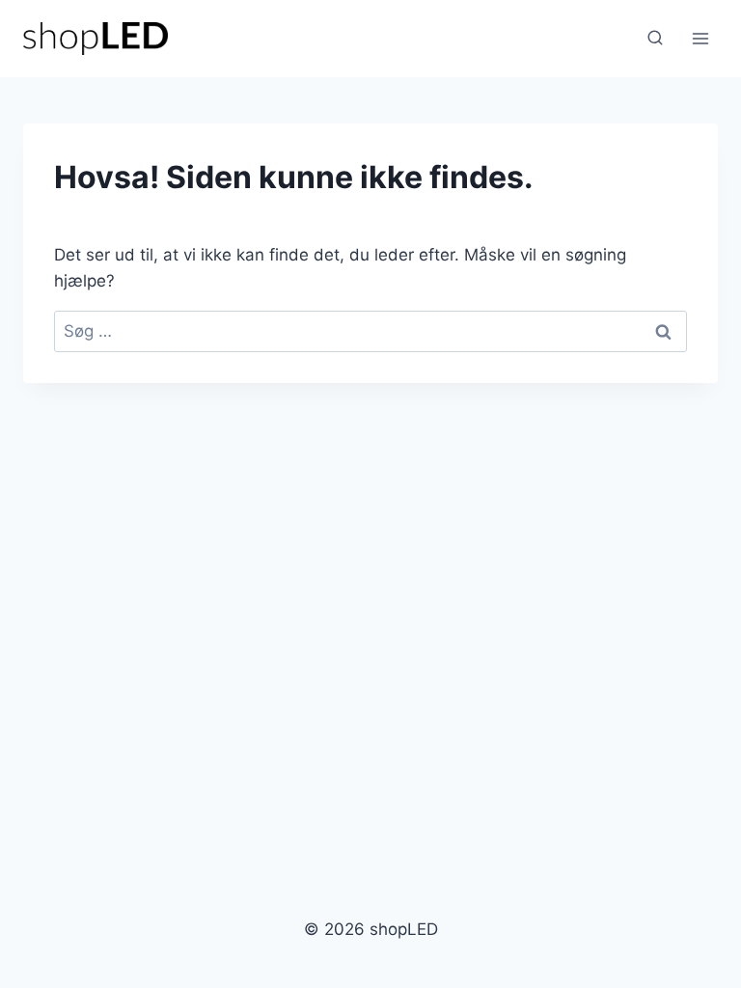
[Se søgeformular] (655, 38)
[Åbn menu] (700, 38)
